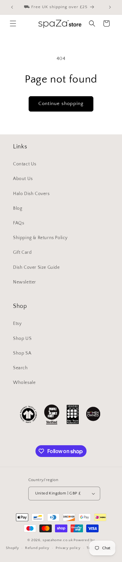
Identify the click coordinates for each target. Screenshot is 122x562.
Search (20, 368)
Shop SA (22, 353)
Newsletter (24, 282)
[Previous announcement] (12, 7)
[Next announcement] (110, 7)
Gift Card (22, 252)
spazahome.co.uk (58, 540)
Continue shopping (61, 103)
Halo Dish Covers (31, 193)
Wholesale (24, 382)
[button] (13, 23)
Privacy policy (68, 548)
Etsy (17, 323)
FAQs (18, 223)
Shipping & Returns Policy (40, 237)
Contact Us (24, 164)
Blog (17, 208)
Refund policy (37, 548)
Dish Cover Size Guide (36, 267)
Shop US (22, 338)
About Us (23, 178)
